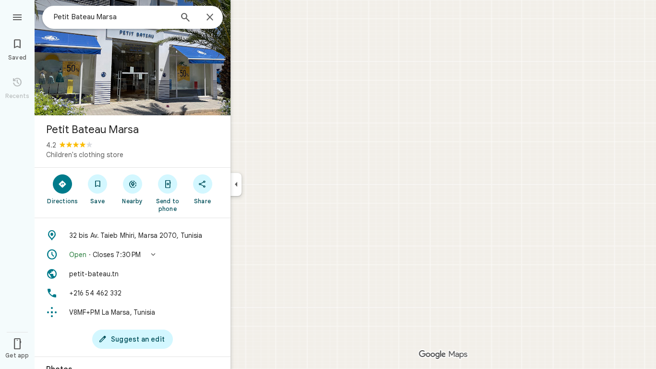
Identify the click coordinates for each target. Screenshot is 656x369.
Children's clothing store (84, 154)
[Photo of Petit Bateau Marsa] (133, 57)
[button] (133, 254)
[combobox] (113, 17)
